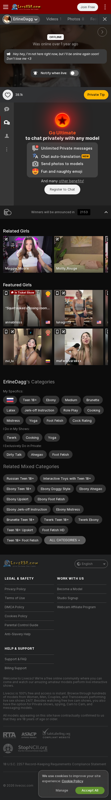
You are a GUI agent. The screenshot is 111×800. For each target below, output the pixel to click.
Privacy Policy (15, 589)
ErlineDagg (14, 381)
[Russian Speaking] (10, 400)
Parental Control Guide (21, 625)
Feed (94, 19)
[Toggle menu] (5, 7)
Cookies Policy (16, 616)
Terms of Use (15, 598)
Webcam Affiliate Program (76, 607)
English (87, 564)
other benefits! (71, 181)
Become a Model (69, 589)
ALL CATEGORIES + (65, 540)
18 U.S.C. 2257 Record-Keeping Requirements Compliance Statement (54, 764)
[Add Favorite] (8, 95)
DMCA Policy (14, 607)
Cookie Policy (72, 781)
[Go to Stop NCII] (33, 748)
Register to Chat (62, 189)
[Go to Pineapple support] (8, 748)
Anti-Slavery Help (18, 634)
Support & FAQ (16, 659)
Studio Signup (67, 598)
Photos (75, 19)
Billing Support (16, 668)
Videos (53, 19)
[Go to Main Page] (33, 7)
